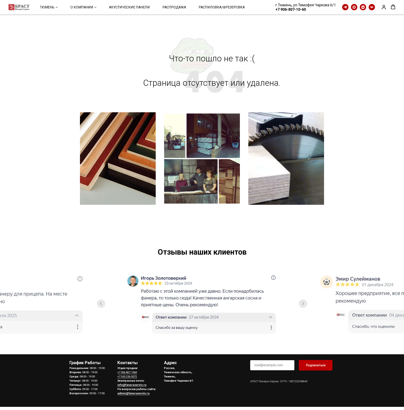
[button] (383, 6)
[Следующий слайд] (303, 303)
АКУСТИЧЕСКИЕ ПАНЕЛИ (129, 7)
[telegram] (345, 7)
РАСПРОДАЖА (174, 7)
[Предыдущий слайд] (101, 303)
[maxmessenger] (354, 7)
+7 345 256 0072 (127, 376)
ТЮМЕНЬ (47, 7)
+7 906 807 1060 (127, 372)
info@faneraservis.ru (131, 384)
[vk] (372, 7)
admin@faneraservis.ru (133, 393)
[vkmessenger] (363, 7)
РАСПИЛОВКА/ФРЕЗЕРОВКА (222, 7)
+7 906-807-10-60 (290, 9)
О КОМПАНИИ (81, 7)
